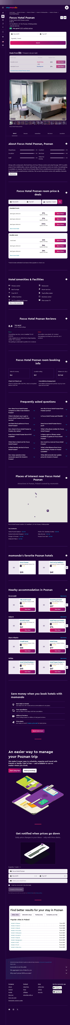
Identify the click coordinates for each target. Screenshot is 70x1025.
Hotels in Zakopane (16, 933)
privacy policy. (38, 892)
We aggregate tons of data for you (21, 970)
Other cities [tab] (15, 914)
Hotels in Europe (21, 12)
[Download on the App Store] (57, 991)
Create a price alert (32, 723)
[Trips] (3, 37)
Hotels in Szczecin (16, 935)
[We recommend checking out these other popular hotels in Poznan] (66, 556)
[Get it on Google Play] (57, 987)
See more (63, 596)
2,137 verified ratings (26, 28)
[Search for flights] (3, 12)
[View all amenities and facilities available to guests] (66, 279)
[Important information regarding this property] (66, 362)
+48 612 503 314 (14, 26)
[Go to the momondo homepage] (11, 7)
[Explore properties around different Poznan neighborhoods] (66, 590)
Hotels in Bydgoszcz (16, 940)
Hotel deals (12, 12)
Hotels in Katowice (16, 947)
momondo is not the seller (18, 967)
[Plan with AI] (3, 27)
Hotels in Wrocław (16, 930)
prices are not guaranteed (45, 962)
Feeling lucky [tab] (39, 914)
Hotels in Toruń (15, 945)
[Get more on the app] (3, 32)
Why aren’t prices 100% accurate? (20, 973)
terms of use (30, 892)
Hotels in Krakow (15, 925)
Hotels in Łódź (15, 942)
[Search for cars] (3, 20)
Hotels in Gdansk (15, 928)
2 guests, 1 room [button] (16, 38)
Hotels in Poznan (53, 12)
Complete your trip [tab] (51, 914)
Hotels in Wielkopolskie (42, 12)
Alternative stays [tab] (27, 914)
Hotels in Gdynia (15, 937)
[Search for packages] (3, 23)
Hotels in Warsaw (15, 923)
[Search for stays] (3, 16)
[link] (27, 609)
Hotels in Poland (30, 12)
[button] (3, 7)
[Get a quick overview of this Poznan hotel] (66, 144)
